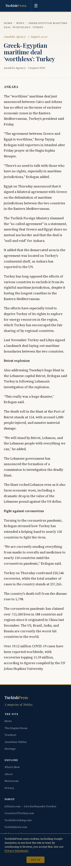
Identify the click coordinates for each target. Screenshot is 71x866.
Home (8, 23)
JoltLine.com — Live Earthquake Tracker (30, 806)
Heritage (10, 749)
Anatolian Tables (16, 742)
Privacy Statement (16, 851)
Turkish (15, 5)
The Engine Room (16, 728)
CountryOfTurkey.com (19, 813)
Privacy (9, 788)
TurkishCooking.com (18, 820)
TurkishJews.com (16, 827)
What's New (12, 767)
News (20, 23)
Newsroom (12, 781)
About (8, 774)
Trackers (10, 735)
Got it (35, 859)
